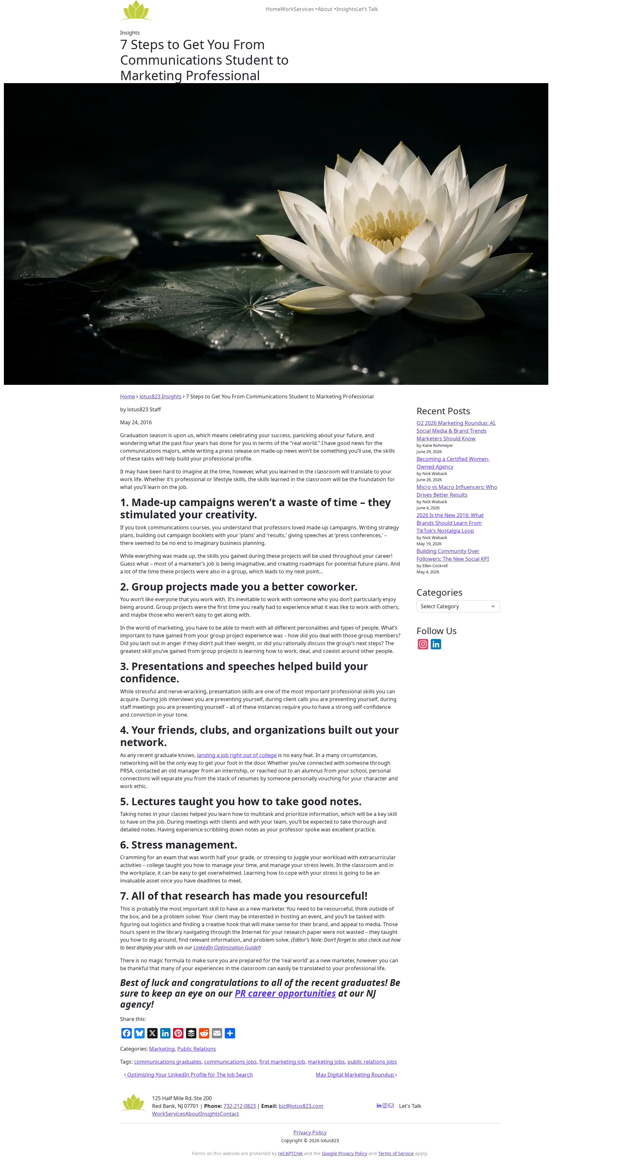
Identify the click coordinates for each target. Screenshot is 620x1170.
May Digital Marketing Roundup (355, 1074)
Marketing (162, 1048)
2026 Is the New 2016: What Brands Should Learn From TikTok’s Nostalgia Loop (450, 523)
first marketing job (282, 1061)
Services (304, 9)
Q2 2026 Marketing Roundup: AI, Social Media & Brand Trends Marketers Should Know (456, 430)
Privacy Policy (310, 1132)
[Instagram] (385, 1105)
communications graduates (168, 1061)
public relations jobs (372, 1061)
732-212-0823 (239, 1106)
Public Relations (196, 1048)
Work (287, 9)
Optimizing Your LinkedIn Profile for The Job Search (189, 1074)
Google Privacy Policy (344, 1153)
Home (273, 9)
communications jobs (230, 1061)
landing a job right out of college (237, 755)
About (325, 9)
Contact (229, 1113)
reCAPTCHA (290, 1153)
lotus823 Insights (160, 396)
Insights (346, 9)
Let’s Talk (367, 9)
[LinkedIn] (379, 1105)
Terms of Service (396, 1153)
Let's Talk (410, 1106)
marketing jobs (326, 1061)
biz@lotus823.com (301, 1106)
